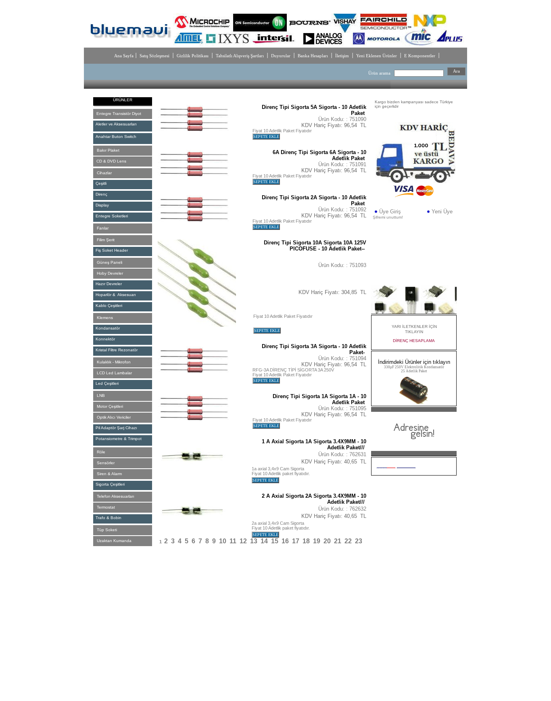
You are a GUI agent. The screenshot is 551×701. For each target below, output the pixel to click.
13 (253, 541)
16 (285, 541)
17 (295, 541)
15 (274, 541)
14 (264, 541)
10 (222, 541)
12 (243, 541)
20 (327, 541)
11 (233, 541)
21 (337, 541)
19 (316, 541)
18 (306, 541)
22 (348, 541)
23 (358, 541)
